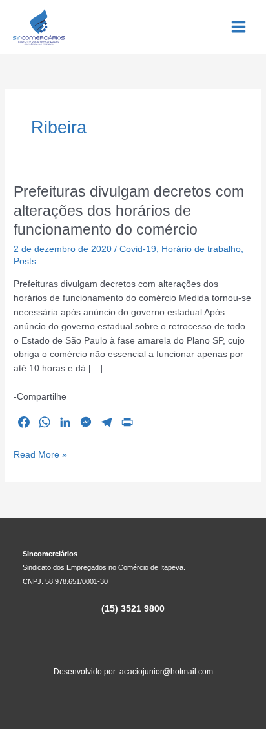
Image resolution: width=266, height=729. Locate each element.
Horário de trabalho (201, 249)
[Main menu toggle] (239, 27)
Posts (25, 261)
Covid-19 (137, 249)
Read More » (40, 455)
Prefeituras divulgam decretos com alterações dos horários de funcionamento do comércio (129, 210)
